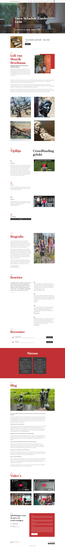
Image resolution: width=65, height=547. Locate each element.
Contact (51, 1)
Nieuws (42, 1)
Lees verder (49, 337)
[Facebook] (54, 543)
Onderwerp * (33, 522)
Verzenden (34, 534)
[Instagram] (48, 543)
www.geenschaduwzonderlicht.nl (16, 462)
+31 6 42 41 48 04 (15, 524)
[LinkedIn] (50, 543)
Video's (47, 1)
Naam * (32, 515)
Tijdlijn (31, 1)
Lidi (28, 1)
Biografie (34, 1)
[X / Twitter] (52, 543)
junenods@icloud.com (15, 526)
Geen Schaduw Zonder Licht (15, 1)
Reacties (38, 1)
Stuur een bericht (15, 266)
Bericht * (32, 526)
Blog (44, 1)
